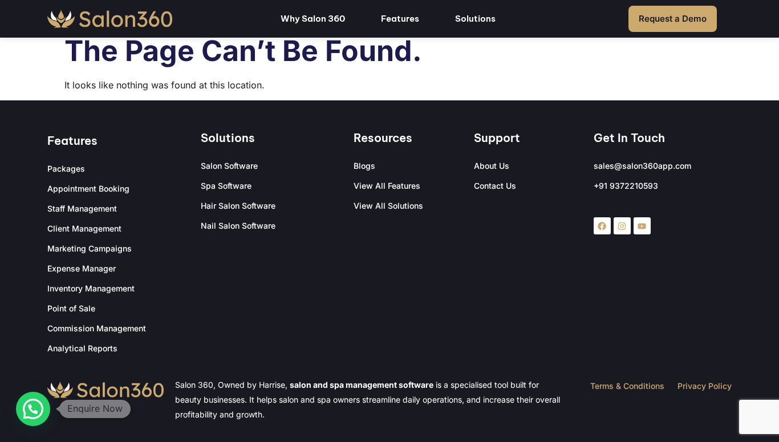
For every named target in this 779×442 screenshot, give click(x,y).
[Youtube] (642, 225)
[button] (33, 409)
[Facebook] (602, 225)
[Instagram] (622, 225)
